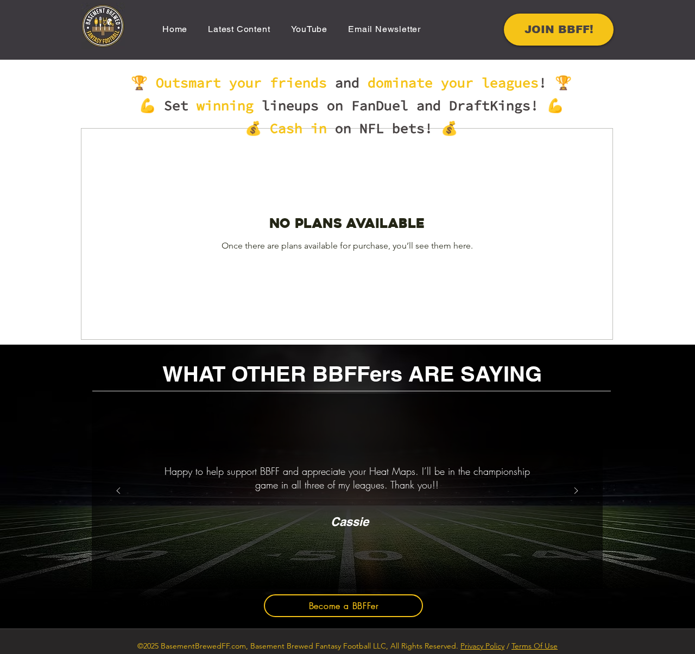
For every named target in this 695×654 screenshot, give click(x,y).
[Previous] (118, 491)
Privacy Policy (482, 646)
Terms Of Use (534, 646)
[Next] (576, 491)
